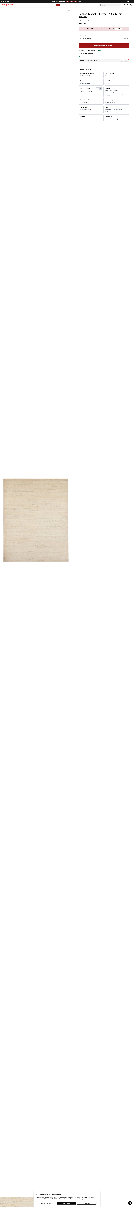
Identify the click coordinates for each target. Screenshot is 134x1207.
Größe (34, 5)
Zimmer (28, 5)
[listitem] (83, 10)
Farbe (45, 5)
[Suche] (100, 5)
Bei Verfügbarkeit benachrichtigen (103, 45)
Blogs (64, 5)
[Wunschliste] (127, 5)
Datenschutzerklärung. (76, 1199)
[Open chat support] (130, 1203)
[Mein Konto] (124, 5)
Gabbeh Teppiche (85, 83)
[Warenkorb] (131, 5)
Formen (40, 5)
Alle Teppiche (21, 5)
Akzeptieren (66, 1203)
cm (97, 88)
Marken (51, 5)
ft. (100, 88)
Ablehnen (87, 1203)
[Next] (106, 1)
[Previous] (28, 1)
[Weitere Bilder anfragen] (68, 10)
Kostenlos (98, 50)
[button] (35, 520)
